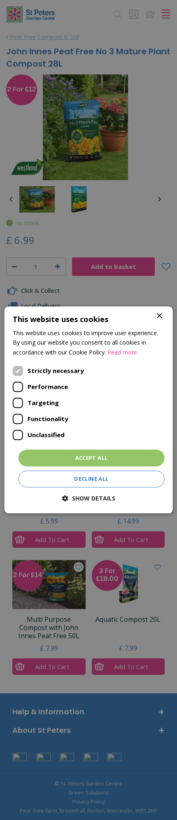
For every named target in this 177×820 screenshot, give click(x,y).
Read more (122, 352)
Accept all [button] (91, 457)
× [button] (159, 316)
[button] (88, 498)
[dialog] (89, 409)
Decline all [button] (91, 479)
